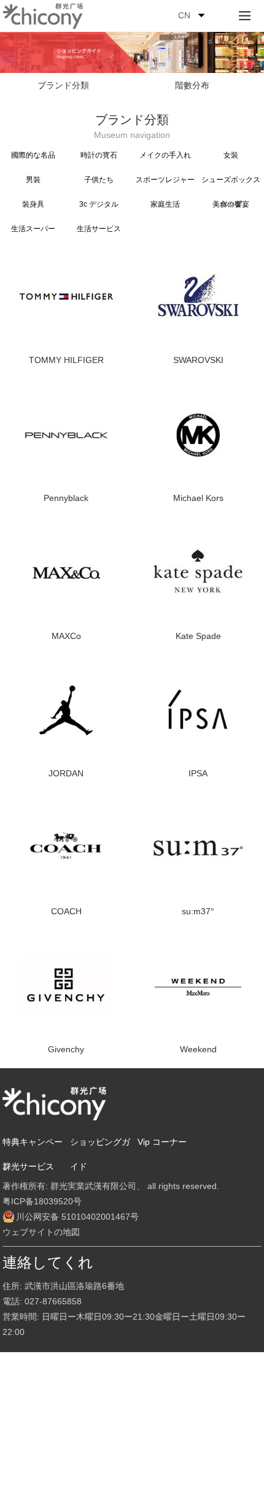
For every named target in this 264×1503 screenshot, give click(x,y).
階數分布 (192, 85)
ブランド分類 (63, 85)
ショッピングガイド (100, 1154)
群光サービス (28, 1166)
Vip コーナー (162, 1142)
